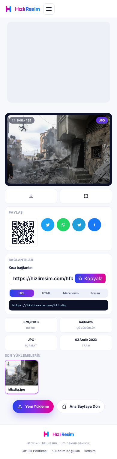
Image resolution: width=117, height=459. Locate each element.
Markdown (71, 293)
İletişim (90, 451)
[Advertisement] (58, 62)
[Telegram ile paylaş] (79, 224)
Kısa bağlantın (20, 268)
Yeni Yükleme (37, 406)
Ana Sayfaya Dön (85, 406)
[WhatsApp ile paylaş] (63, 224)
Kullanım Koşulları (66, 451)
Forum (95, 293)
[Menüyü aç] (49, 9)
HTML (46, 293)
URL (22, 293)
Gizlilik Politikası (34, 451)
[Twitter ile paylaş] (47, 224)
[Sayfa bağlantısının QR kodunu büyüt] (23, 232)
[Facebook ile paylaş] (94, 224)
